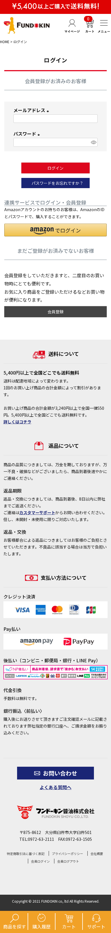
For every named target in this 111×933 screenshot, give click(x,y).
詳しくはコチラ (17, 422)
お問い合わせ (60, 773)
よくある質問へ (55, 787)
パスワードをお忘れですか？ (57, 183)
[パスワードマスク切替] (93, 142)
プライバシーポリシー (67, 853)
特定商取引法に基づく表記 (25, 853)
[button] (55, 230)
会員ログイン (40, 861)
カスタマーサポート (37, 512)
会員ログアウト (68, 861)
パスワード (27, 133)
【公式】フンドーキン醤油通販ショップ (26, 25)
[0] (89, 31)
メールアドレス (32, 110)
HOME (4, 41)
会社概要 (97, 853)
